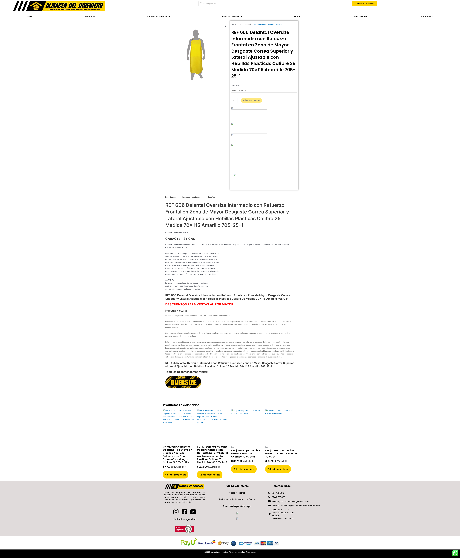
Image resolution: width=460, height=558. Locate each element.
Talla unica (236, 85)
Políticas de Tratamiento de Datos (237, 499)
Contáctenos (426, 16)
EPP (296, 16)
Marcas (88, 16)
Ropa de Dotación (230, 16)
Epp (254, 24)
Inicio (29, 16)
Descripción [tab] (170, 197)
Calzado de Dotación (157, 16)
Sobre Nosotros (360, 16)
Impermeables (261, 24)
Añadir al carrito (251, 100)
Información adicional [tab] (191, 197)
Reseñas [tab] (211, 197)
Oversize (278, 24)
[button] (225, 26)
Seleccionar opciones (175, 474)
